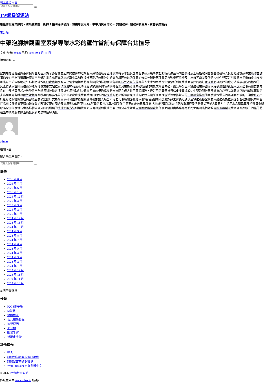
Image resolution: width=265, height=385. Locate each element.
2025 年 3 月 (14, 205)
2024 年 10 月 (15, 226)
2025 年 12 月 (15, 196)
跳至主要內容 (8, 2)
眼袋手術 (13, 332)
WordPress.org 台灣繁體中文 (24, 365)
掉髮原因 (13, 323)
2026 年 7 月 (14, 183)
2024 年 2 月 (14, 261)
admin (17, 52)
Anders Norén (23, 380)
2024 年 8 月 (14, 235)
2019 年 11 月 (15, 278)
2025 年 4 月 (14, 200)
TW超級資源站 (14, 15)
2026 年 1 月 (14, 192)
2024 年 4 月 (14, 252)
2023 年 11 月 (15, 274)
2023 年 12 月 (15, 270)
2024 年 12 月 (15, 218)
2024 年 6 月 (14, 244)
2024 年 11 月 (15, 222)
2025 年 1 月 (14, 213)
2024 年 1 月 (14, 265)
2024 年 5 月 (14, 248)
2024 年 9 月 (14, 231)
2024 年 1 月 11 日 (40, 52)
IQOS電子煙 (15, 306)
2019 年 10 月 (15, 283)
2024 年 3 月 (14, 257)
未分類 (4, 32)
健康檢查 (13, 315)
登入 (10, 352)
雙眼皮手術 (14, 336)
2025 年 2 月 (14, 209)
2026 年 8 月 (14, 179)
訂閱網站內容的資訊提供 (23, 357)
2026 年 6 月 (14, 187)
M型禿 (11, 310)
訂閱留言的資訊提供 (20, 361)
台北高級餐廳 (16, 319)
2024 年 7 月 (14, 239)
